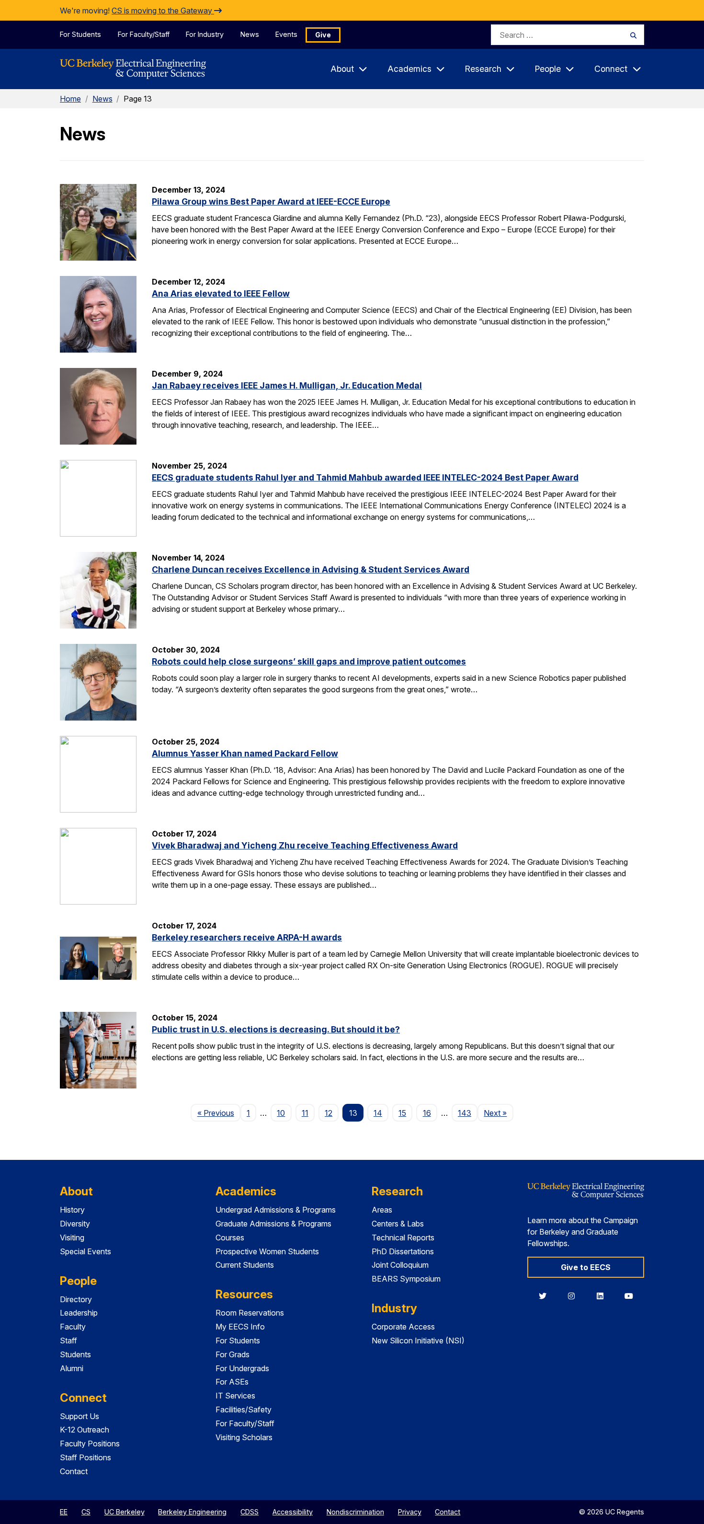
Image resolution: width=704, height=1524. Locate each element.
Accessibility (293, 1512)
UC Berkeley (124, 1512)
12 (328, 1113)
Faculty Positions (90, 1443)
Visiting (72, 1237)
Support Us (79, 1416)
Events (286, 34)
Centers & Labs (398, 1223)
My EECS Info (240, 1326)
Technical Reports (403, 1237)
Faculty (73, 1326)
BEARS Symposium (406, 1278)
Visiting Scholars (244, 1437)
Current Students (245, 1265)
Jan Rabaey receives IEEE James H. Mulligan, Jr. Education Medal (287, 385)
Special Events (85, 1251)
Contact (74, 1471)
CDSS (249, 1512)
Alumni (71, 1368)
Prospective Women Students (267, 1251)
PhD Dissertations (403, 1251)
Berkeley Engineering (192, 1512)
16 (427, 1113)
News (249, 34)
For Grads (233, 1354)
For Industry (205, 34)
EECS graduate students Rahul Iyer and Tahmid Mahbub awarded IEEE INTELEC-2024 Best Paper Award (365, 477)
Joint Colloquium (400, 1265)
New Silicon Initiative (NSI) (418, 1340)
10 (281, 1113)
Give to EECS (586, 1267)
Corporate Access (403, 1326)
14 (378, 1113)
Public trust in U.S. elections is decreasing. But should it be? (276, 1029)
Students (75, 1354)
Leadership (79, 1313)
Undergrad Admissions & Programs (276, 1210)
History (72, 1210)
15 (402, 1113)
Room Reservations (250, 1313)
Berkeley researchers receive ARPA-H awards (247, 937)
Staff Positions (85, 1457)
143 (464, 1113)
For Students (80, 34)
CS (86, 1512)
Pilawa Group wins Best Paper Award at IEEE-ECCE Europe (271, 201)
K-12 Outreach (84, 1429)
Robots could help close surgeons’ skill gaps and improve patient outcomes (309, 661)
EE (64, 1512)
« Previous (218, 1113)
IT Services (235, 1395)
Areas (382, 1210)
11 (305, 1113)
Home (70, 98)
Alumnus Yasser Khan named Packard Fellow (245, 753)
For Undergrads (242, 1368)
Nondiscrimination (355, 1512)
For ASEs (232, 1381)
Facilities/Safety (244, 1409)
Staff (68, 1340)
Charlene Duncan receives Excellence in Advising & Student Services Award (310, 569)
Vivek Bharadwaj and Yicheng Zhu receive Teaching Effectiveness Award (305, 845)
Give (323, 35)
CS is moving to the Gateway (163, 10)
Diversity (75, 1223)
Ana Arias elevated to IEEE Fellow (221, 293)
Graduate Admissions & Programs (273, 1223)
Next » (498, 1113)
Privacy (409, 1512)
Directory (76, 1299)
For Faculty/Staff (144, 34)
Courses (230, 1237)
